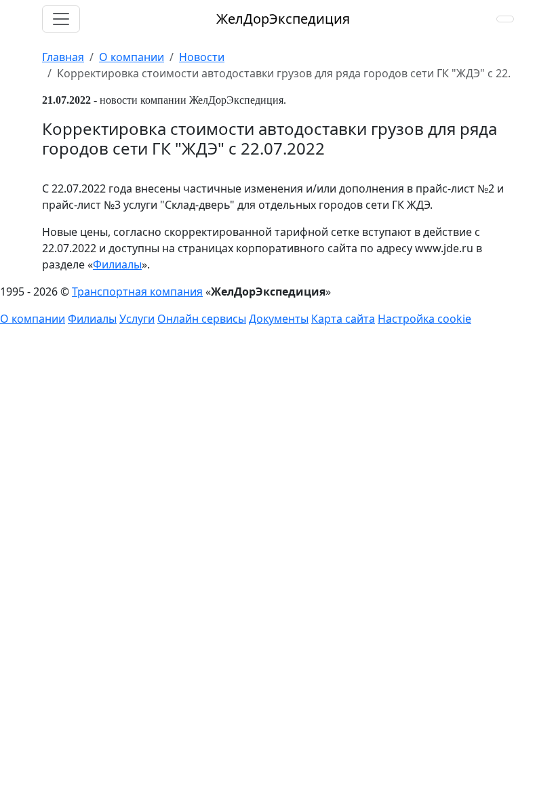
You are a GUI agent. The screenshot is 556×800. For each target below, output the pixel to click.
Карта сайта (343, 318)
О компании (32, 318)
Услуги (137, 318)
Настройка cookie (424, 318)
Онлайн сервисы (201, 318)
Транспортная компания (137, 291)
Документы (279, 318)
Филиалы (117, 264)
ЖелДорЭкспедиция (283, 18)
